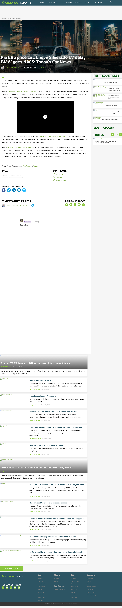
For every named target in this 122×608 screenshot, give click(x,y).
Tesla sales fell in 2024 (116, 112)
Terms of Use (91, 586)
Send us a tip (59, 174)
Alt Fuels (40, 594)
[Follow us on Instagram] (75, 204)
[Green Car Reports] (16, 3)
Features (40, 600)
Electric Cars (66, 2)
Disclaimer (90, 589)
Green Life (98, 2)
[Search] (115, 3)
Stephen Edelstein (35, 438)
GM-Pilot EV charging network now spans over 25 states (52, 536)
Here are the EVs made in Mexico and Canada (48, 503)
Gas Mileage (41, 586)
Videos (56, 581)
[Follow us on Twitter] (70, 204)
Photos (56, 578)
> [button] (120, 134)
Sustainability (42, 583)
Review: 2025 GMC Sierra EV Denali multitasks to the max (53, 412)
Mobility (40, 581)
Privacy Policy (91, 594)
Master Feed (75, 581)
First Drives (53, 2)
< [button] (112, 134)
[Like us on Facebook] (66, 204)
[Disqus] (45, 242)
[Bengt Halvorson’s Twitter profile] (31, 205)
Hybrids (78, 2)
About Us (90, 578)
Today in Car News (15, 18)
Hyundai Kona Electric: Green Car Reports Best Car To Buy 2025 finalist (111, 120)
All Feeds (73, 578)
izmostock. (74, 604)
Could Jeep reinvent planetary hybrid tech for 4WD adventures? (55, 427)
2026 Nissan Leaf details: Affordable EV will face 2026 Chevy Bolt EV (36, 467)
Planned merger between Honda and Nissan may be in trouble (114, 97)
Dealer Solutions (59, 589)
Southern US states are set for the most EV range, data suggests (56, 518)
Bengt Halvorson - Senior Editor (18, 205)
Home (3, 18)
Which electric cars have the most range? (46, 445)
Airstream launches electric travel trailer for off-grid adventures (111, 81)
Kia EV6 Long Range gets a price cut (21, 147)
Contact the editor (60, 180)
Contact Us (90, 581)
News (42, 2)
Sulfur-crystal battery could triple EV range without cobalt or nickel (57, 552)
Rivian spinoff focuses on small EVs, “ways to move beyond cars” (56, 485)
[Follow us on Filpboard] (83, 204)
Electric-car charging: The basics (42, 396)
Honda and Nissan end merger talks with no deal (114, 89)
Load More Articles (11, 568)
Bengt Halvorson (12, 67)
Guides (87, 2)
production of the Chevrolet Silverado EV (24, 91)
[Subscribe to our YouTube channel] (79, 204)
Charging (40, 578)
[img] (4, 190)
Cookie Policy (91, 592)
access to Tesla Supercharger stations (53, 136)
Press (89, 583)
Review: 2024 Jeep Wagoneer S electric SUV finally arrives (112, 104)
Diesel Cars (41, 597)
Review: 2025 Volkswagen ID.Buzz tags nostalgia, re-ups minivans (35, 362)
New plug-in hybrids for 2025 (41, 380)
